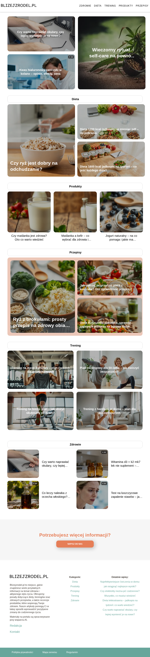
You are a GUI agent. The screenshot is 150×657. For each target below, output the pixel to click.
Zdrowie (85, 6)
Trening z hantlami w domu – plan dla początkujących (109, 410)
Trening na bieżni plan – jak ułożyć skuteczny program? (40, 410)
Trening (110, 6)
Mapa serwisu (49, 652)
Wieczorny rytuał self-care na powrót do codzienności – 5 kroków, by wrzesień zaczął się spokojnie (111, 53)
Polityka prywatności (22, 652)
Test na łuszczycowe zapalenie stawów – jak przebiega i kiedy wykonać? (126, 495)
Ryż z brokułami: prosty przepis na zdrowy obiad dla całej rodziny (40, 322)
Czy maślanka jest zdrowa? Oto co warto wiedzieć (29, 237)
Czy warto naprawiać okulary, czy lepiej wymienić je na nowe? (40, 33)
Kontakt (15, 631)
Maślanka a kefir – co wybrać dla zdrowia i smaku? (75, 237)
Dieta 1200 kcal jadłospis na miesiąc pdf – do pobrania (109, 131)
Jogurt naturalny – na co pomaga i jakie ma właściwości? (121, 237)
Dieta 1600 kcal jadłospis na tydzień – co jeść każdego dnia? (108, 168)
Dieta (98, 6)
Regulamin (72, 652)
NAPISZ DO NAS (75, 544)
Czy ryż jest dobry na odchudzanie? (34, 166)
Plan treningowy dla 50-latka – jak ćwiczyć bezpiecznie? (109, 369)
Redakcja (16, 625)
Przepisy (142, 6)
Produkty (126, 6)
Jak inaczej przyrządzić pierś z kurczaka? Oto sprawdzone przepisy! (106, 287)
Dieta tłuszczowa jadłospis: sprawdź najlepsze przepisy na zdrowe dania (105, 324)
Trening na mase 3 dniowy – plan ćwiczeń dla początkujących (40, 369)
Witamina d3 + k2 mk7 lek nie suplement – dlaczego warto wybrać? (126, 464)
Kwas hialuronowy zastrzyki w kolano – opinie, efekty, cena (40, 71)
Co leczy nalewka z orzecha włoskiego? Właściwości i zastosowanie (54, 495)
